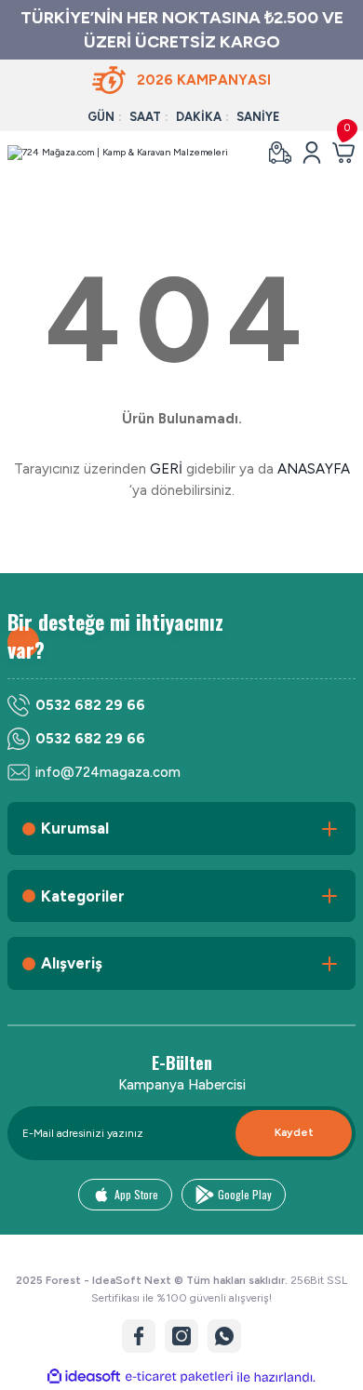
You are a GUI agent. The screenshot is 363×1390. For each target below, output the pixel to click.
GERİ (166, 469)
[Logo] (117, 152)
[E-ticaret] (179, 1377)
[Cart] (343, 152)
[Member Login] (312, 152)
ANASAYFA (313, 469)
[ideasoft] (84, 1377)
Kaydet (294, 1132)
